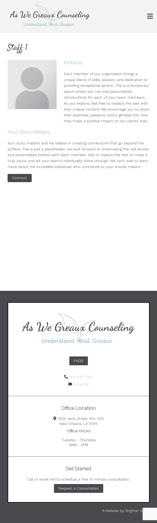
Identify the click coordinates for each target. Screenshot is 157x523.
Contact (19, 178)
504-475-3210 (81, 377)
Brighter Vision (137, 510)
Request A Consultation (78, 488)
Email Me (81, 384)
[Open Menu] (150, 16)
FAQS (78, 361)
